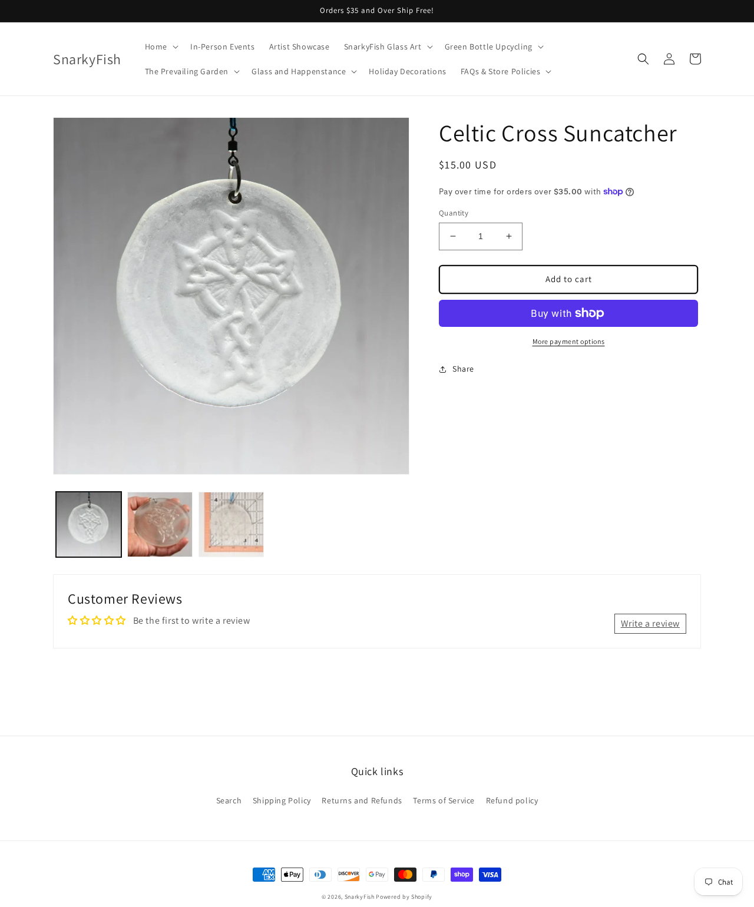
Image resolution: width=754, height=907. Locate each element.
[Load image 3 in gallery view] (231, 524)
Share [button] (463, 368)
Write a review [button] (650, 623)
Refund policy (512, 800)
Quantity (453, 213)
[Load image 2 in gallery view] (160, 524)
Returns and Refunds (362, 800)
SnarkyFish (360, 897)
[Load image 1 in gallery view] (88, 524)
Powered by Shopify (404, 897)
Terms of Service (444, 800)
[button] (160, 46)
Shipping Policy (282, 800)
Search (229, 800)
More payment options (569, 341)
